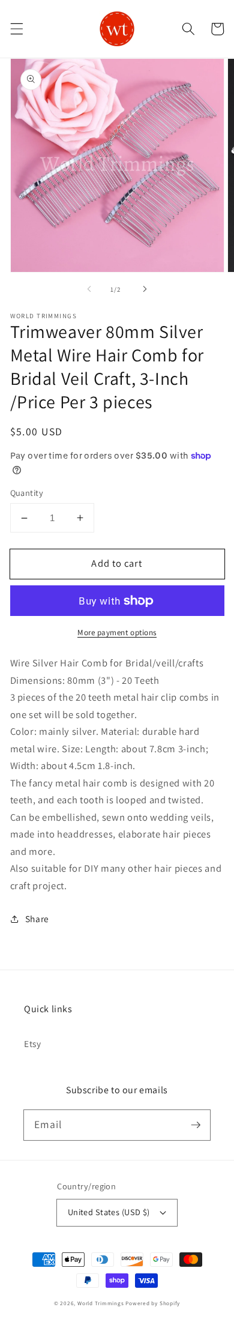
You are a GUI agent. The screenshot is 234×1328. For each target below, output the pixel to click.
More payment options (117, 632)
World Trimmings (100, 1303)
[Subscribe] (195, 1124)
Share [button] (37, 919)
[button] (16, 28)
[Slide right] (144, 289)
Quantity (27, 492)
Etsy (32, 1043)
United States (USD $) (109, 1212)
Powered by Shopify (152, 1303)
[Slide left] (89, 289)
